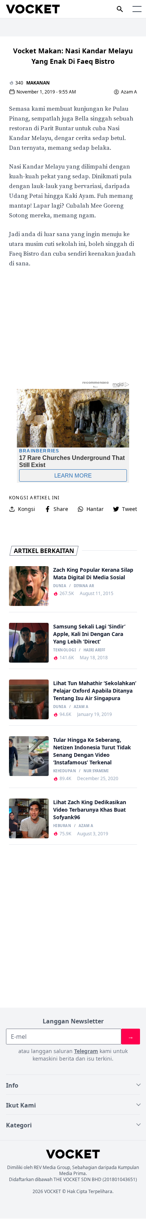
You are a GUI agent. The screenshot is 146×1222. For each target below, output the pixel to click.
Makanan (38, 83)
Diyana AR (84, 586)
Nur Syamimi (96, 771)
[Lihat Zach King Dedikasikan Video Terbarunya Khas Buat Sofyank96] (29, 818)
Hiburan (62, 826)
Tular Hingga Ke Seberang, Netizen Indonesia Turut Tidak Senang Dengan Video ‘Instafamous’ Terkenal (92, 751)
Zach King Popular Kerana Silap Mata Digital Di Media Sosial (93, 573)
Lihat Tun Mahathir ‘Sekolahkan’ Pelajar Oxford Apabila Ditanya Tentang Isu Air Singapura (94, 691)
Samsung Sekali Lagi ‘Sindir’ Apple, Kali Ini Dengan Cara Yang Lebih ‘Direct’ (89, 634)
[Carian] (120, 9)
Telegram (86, 1051)
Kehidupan (64, 771)
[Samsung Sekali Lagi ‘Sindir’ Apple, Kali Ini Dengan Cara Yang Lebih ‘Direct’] (29, 643)
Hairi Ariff (94, 650)
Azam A (129, 92)
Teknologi (64, 650)
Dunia (59, 586)
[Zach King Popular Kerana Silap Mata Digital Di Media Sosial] (29, 586)
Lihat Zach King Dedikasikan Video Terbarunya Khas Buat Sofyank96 (89, 810)
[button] (137, 9)
